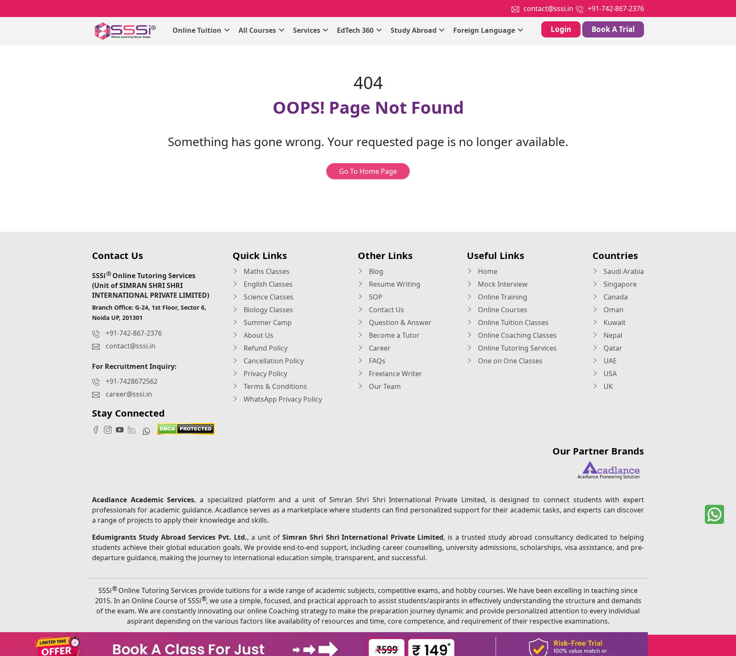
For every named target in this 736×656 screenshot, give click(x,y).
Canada (615, 297)
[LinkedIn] (134, 429)
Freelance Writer (394, 373)
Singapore (619, 284)
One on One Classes (509, 360)
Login (561, 29)
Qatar (612, 348)
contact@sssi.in (548, 8)
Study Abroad (414, 30)
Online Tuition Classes (512, 322)
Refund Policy (265, 348)
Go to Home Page (368, 171)
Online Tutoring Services (516, 348)
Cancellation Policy (273, 360)
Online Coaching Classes (516, 335)
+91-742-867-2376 (616, 8)
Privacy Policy (264, 373)
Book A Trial (613, 29)
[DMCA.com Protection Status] (186, 428)
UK (607, 386)
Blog (375, 271)
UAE (609, 360)
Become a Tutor (393, 335)
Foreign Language (485, 30)
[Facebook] (98, 429)
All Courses (258, 30)
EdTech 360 (356, 30)
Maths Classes (266, 271)
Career (379, 348)
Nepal (612, 335)
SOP (374, 297)
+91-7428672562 (132, 381)
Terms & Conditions (274, 386)
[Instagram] (110, 429)
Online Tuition (197, 30)
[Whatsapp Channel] (148, 430)
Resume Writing (393, 284)
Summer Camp (267, 322)
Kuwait (614, 322)
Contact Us (385, 309)
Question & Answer (399, 322)
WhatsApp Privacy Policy (282, 399)
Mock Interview (502, 284)
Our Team (384, 386)
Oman (613, 309)
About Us (257, 335)
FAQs (376, 360)
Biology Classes (267, 309)
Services (307, 30)
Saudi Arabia (623, 271)
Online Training (501, 297)
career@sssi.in (129, 394)
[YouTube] (122, 429)
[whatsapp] (714, 514)
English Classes (267, 284)
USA (609, 373)
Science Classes (267, 297)
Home (486, 271)
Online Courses (501, 309)
